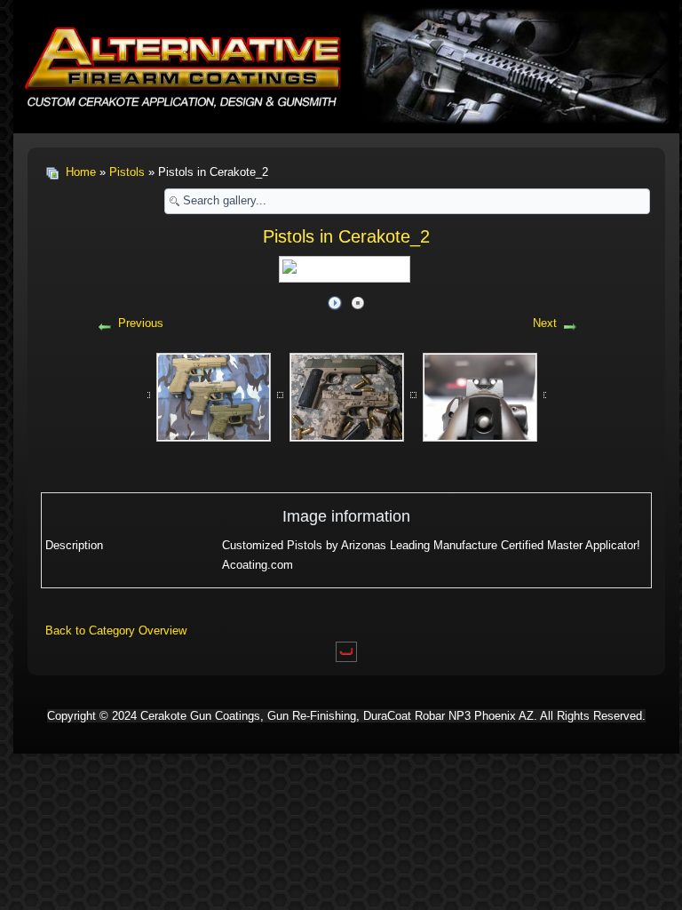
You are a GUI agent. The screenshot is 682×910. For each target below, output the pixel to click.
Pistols (127, 172)
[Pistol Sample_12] (480, 396)
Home (81, 172)
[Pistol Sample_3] (213, 396)
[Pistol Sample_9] (346, 396)
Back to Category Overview (115, 630)
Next (545, 323)
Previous (140, 323)
